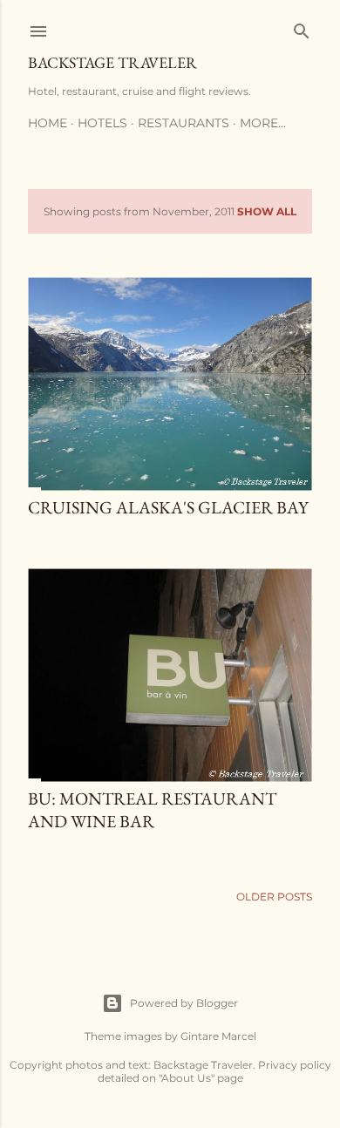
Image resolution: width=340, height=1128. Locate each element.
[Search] (301, 27)
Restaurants (183, 123)
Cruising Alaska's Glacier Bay (168, 507)
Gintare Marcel (218, 1036)
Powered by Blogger (184, 1002)
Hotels (102, 123)
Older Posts (274, 896)
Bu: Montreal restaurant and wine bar (152, 809)
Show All (266, 211)
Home (47, 123)
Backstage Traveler (112, 62)
